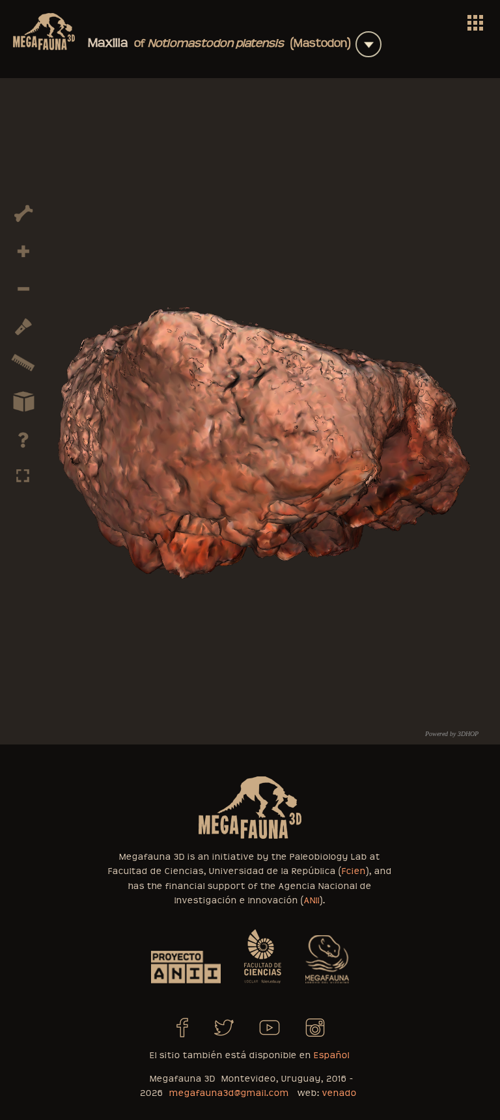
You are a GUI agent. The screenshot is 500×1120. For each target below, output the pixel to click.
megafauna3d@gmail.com (229, 1093)
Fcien (354, 871)
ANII (312, 900)
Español (332, 1055)
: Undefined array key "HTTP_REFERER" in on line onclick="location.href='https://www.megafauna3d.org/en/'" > (475, 23)
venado (339, 1093)
